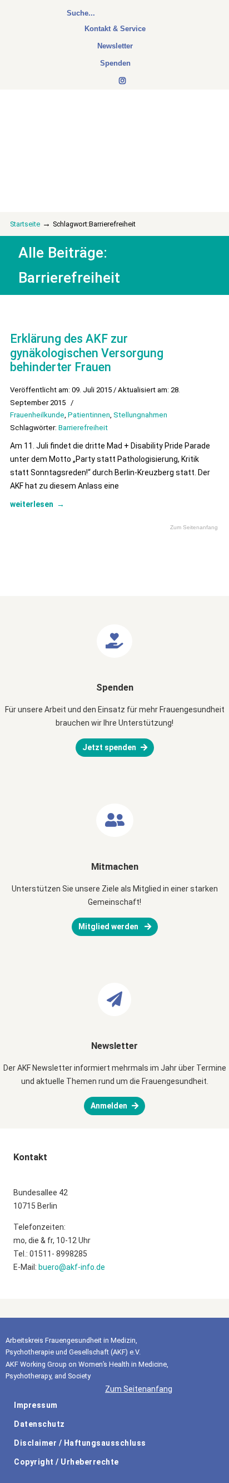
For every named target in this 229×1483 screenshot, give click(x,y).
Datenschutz (39, 1424)
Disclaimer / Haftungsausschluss (80, 1442)
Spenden (115, 63)
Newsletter (115, 46)
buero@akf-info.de (71, 1267)
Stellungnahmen (140, 415)
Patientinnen (89, 415)
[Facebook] (108, 81)
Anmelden (109, 1105)
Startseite (25, 224)
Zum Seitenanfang (194, 527)
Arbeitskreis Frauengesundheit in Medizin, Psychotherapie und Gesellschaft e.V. (89, 134)
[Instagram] (122, 81)
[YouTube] (114, 81)
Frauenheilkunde (37, 415)
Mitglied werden (109, 926)
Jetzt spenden (109, 747)
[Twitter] (102, 81)
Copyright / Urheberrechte (66, 1461)
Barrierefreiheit (83, 427)
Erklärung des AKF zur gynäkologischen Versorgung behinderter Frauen (86, 353)
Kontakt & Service (115, 28)
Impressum (36, 1405)
